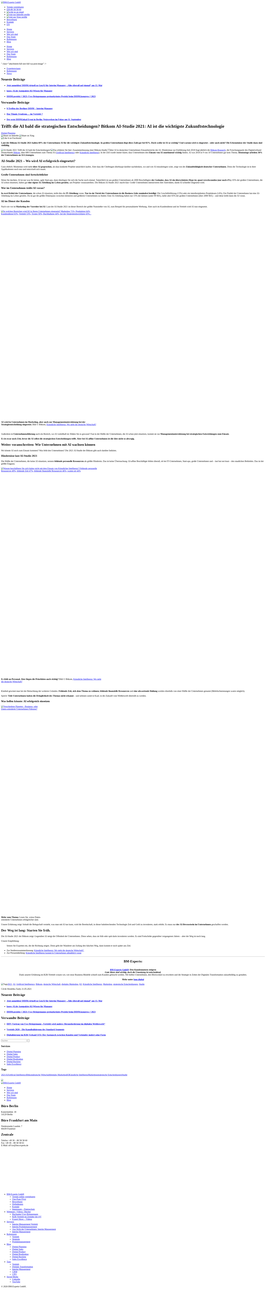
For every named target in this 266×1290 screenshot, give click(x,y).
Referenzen (12, 39)
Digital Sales (12, 1054)
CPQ (14, 1274)
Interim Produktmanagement (24, 1227)
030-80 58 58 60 (14, 9)
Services (10, 32)
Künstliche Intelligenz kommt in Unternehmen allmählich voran (53, 953)
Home (9, 29)
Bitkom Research (218, 150)
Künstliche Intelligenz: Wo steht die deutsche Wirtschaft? (71, 424)
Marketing (107, 984)
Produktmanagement (21, 1242)
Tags (9, 1262)
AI (14, 984)
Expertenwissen (14, 68)
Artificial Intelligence (65, 152)
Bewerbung (12, 19)
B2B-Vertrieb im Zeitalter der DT (26, 1217)
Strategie (16, 1239)
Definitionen (17, 1204)
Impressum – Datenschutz (23, 1209)
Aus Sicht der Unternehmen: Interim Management (34, 1229)
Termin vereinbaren (15, 7)
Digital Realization (15, 1059)
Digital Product (13, 1056)
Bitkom (16, 152)
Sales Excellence (14, 1064)
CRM (14, 1272)
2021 (9, 984)
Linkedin (16, 1279)
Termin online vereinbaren (23, 1196)
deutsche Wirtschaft (51, 984)
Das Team (11, 37)
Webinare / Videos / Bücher (19, 1212)
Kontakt (10, 22)
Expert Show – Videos (22, 1219)
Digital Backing (14, 1061)
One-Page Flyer (19, 1199)
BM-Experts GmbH (119, 970)
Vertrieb (15, 1237)
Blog (9, 42)
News (9, 73)
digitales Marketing (70, 984)
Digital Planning (8, 133)
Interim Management (21, 1232)
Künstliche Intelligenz (89, 152)
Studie (141, 984)
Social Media (12, 1277)
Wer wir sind (12, 34)
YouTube (16, 1282)
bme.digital (139, 979)
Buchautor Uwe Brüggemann (25, 1214)
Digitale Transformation (22, 1267)
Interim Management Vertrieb (25, 1224)
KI (80, 984)
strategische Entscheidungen (125, 984)
